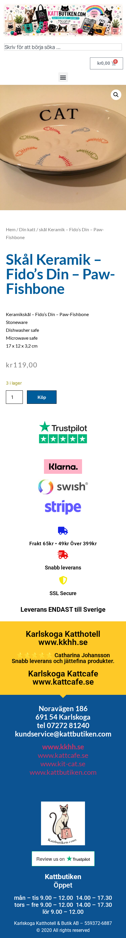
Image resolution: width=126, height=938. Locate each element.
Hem (11, 229)
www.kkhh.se (63, 746)
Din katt (27, 229)
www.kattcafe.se (63, 755)
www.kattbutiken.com (63, 772)
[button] (63, 77)
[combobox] (63, 46)
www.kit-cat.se (63, 763)
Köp (42, 397)
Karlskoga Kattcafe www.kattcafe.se (63, 678)
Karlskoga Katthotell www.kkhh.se (63, 638)
